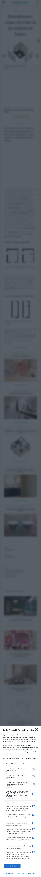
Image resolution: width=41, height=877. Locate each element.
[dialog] (20, 801)
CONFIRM (12, 866)
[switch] (33, 769)
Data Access (20, 873)
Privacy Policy (31, 873)
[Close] (37, 730)
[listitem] (20, 764)
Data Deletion (9, 873)
